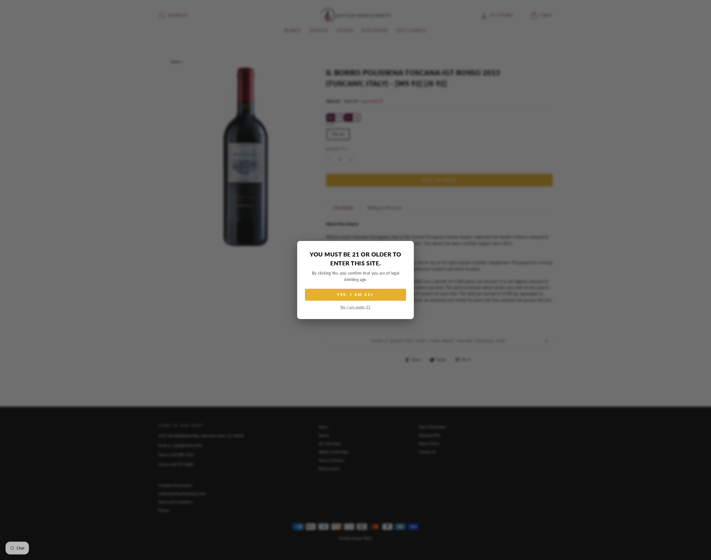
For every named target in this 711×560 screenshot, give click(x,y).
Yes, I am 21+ (355, 294)
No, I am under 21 (356, 307)
